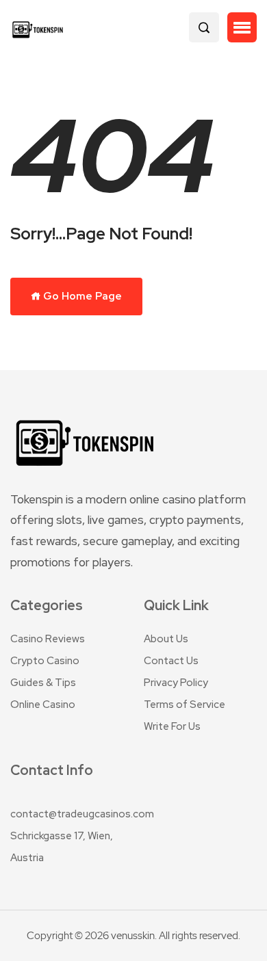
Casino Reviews (47, 639)
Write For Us (172, 726)
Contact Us (171, 661)
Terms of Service (184, 704)
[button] (242, 27)
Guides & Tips (43, 682)
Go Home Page (81, 296)
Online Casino (42, 704)
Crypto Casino (44, 661)
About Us (166, 639)
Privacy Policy (176, 682)
